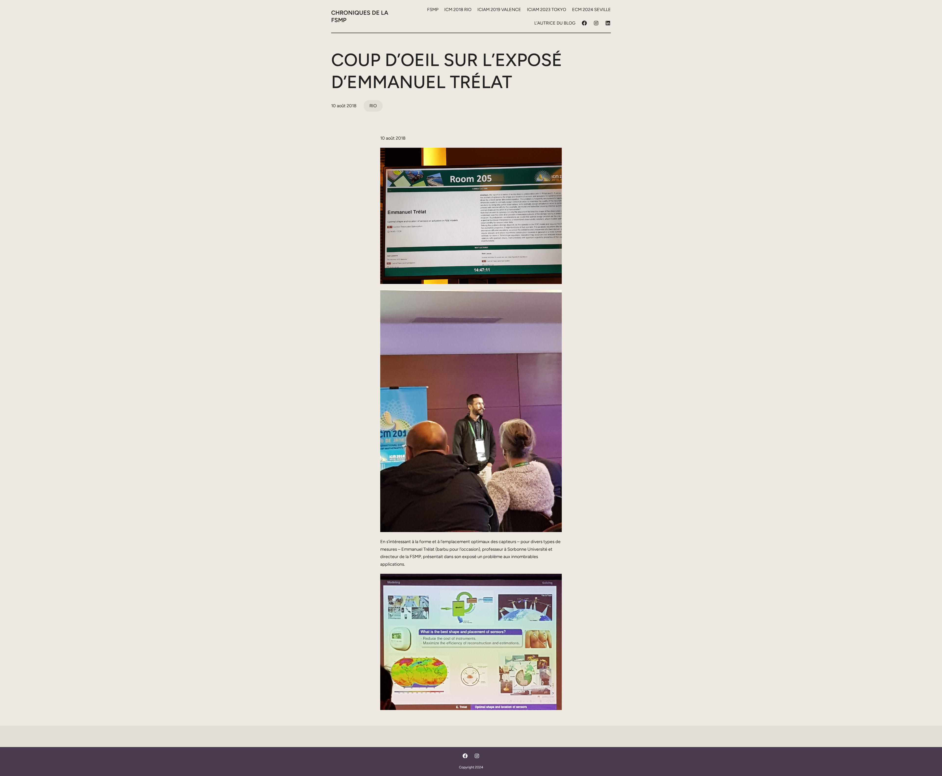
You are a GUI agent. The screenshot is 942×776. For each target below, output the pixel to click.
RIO (373, 105)
